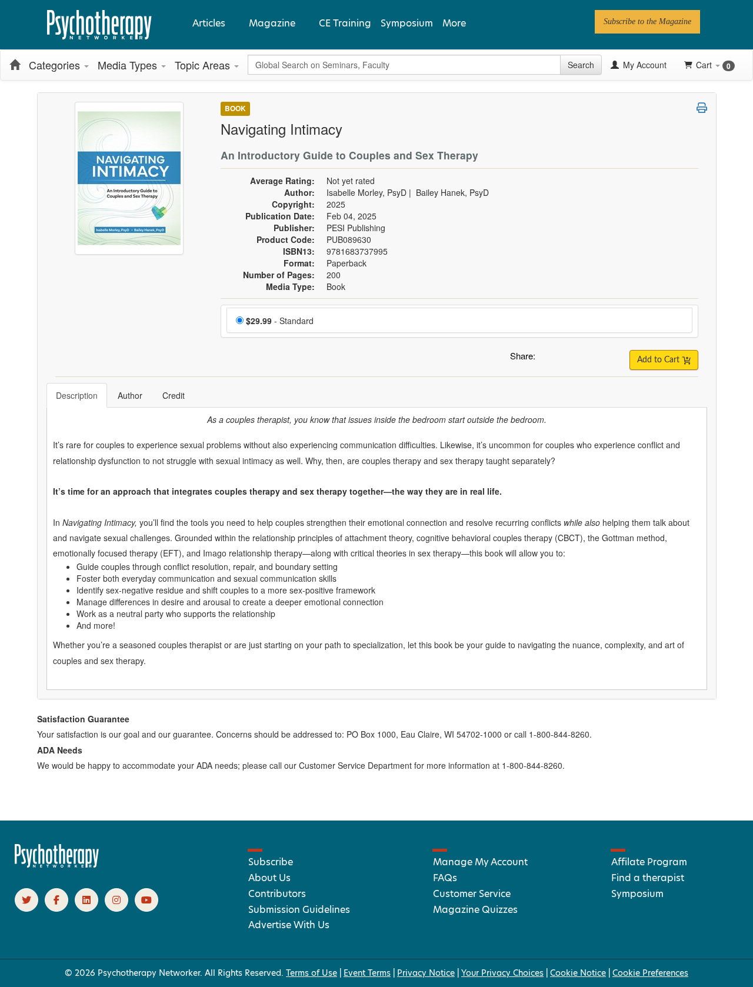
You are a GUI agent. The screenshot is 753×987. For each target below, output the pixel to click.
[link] (647, 22)
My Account (644, 65)
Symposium (407, 23)
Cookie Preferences (650, 973)
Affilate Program (649, 862)
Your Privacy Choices (502, 973)
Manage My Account (480, 862)
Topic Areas (204, 64)
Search (581, 65)
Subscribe (270, 862)
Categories (56, 64)
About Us (269, 878)
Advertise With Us (288, 925)
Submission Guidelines (299, 909)
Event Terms (367, 973)
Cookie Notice (578, 973)
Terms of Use (311, 973)
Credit (173, 395)
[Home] (15, 64)
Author (130, 395)
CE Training (345, 23)
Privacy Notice (426, 973)
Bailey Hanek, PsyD (452, 192)
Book (235, 108)
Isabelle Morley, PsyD (366, 192)
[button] (546, 358)
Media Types (129, 64)
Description (77, 395)
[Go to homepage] (57, 865)
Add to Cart (659, 360)
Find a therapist (647, 878)
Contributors (277, 894)
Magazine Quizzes (475, 909)
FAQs (445, 878)
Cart (713, 65)
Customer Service (472, 894)
